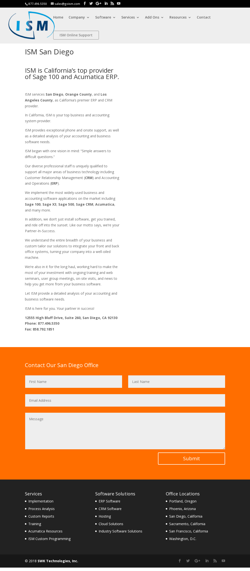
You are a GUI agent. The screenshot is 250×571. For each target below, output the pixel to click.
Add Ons (152, 18)
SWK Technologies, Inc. (58, 561)
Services (128, 18)
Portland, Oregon (183, 501)
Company (77, 18)
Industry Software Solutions (120, 531)
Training (34, 523)
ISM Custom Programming (49, 538)
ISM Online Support (76, 35)
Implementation (40, 501)
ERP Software (109, 501)
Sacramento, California (187, 523)
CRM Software (110, 508)
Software (103, 18)
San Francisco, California (188, 531)
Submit (191, 458)
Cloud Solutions (111, 523)
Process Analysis (41, 508)
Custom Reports (41, 516)
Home (58, 18)
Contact (204, 18)
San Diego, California (185, 516)
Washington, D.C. (182, 538)
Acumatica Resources (45, 531)
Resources (178, 18)
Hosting (105, 516)
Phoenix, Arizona (182, 508)
